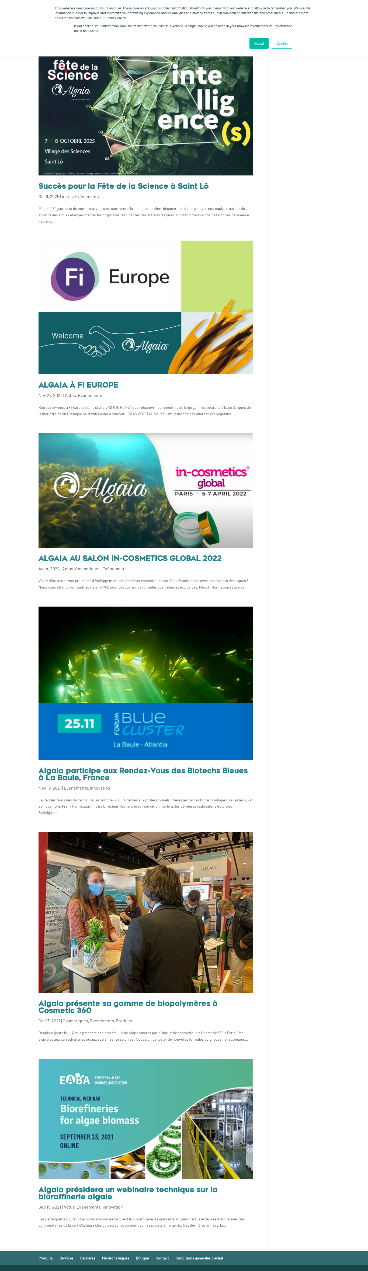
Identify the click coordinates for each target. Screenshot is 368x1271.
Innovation (100, 787)
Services (67, 1258)
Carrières (87, 1258)
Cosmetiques (87, 568)
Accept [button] (259, 43)
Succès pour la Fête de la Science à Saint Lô (124, 187)
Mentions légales (115, 1258)
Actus (67, 196)
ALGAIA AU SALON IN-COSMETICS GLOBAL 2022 (130, 559)
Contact (162, 1258)
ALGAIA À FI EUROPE (78, 385)
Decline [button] (282, 43)
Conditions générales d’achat (199, 1258)
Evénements (87, 196)
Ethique (142, 1258)
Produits (124, 1020)
